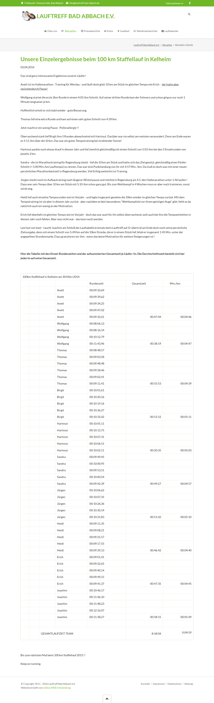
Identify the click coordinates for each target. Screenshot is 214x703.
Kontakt (145, 683)
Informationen (173, 3)
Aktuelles (167, 45)
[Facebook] (190, 3)
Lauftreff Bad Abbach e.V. (146, 45)
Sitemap (188, 683)
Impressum (159, 683)
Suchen (189, 14)
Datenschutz (174, 683)
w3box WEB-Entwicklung (57, 687)
